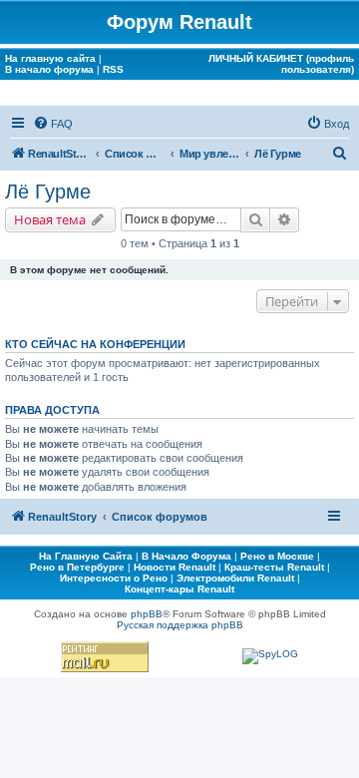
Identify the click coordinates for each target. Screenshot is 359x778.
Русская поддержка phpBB (180, 624)
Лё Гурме (48, 191)
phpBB (147, 613)
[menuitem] (53, 124)
